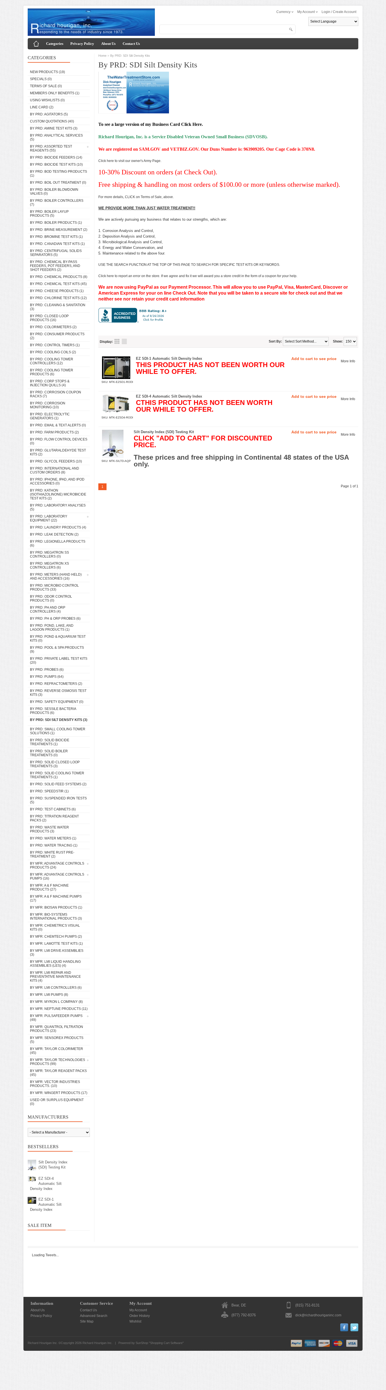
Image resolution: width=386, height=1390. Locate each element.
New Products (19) (47, 72)
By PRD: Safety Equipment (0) (56, 702)
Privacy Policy (82, 43)
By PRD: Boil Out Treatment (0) (58, 183)
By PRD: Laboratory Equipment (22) (48, 518)
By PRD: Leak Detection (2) (54, 534)
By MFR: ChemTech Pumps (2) (56, 937)
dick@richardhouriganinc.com (318, 1315)
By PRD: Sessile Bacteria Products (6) (53, 711)
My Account (138, 1310)
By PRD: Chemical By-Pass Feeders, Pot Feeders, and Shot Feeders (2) (55, 266)
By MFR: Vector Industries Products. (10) (55, 1084)
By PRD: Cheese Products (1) (57, 291)
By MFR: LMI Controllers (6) (56, 988)
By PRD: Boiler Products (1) (56, 223)
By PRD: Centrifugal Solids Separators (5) (56, 253)
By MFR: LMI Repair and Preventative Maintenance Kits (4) (55, 977)
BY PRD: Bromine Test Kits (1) (56, 237)
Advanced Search (93, 1316)
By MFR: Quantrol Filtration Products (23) (56, 1029)
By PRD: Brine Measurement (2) (58, 230)
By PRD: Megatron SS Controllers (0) (49, 554)
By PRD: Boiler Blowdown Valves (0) (54, 192)
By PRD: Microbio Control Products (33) (54, 587)
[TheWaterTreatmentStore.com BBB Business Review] (133, 321)
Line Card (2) (41, 107)
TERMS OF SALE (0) (46, 86)
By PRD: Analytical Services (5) (56, 137)
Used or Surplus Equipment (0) (57, 1102)
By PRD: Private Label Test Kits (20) (58, 661)
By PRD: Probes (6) (47, 670)
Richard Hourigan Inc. (97, 1343)
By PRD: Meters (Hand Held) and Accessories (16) (56, 576)
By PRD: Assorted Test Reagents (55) (51, 148)
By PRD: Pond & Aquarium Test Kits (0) (58, 639)
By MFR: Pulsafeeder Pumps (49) (56, 1018)
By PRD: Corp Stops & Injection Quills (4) (50, 383)
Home (102, 55)
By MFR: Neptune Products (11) (59, 1009)
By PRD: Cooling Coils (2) (53, 352)
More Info (348, 361)
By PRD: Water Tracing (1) (53, 845)
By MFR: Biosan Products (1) (56, 907)
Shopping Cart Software (166, 1343)
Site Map (87, 1321)
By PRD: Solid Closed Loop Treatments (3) (55, 764)
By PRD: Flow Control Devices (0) (58, 441)
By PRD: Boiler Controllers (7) (56, 203)
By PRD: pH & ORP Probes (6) (55, 619)
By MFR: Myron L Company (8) (56, 1002)
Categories (54, 43)
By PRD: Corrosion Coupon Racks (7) (55, 394)
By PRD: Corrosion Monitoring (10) (47, 405)
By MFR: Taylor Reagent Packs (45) (58, 1073)
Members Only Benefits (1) (54, 93)
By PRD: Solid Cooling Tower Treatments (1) (57, 775)
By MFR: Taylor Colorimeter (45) (56, 1051)
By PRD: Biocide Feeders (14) (56, 157)
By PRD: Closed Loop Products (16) (49, 318)
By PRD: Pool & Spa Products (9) (57, 650)
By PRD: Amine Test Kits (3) (53, 128)
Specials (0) (41, 79)
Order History (139, 1316)
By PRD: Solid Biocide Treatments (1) (49, 742)
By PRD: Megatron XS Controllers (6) (49, 565)
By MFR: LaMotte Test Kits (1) (56, 944)
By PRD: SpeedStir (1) (49, 791)
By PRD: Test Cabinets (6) (53, 809)
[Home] (36, 43)
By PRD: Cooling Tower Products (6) (51, 372)
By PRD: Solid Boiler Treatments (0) (49, 753)
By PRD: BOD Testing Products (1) (58, 173)
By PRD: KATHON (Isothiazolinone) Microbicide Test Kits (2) (58, 494)
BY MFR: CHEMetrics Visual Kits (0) (55, 927)
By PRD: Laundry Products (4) (58, 527)
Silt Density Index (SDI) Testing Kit (53, 1164)
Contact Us (131, 43)
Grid (117, 341)
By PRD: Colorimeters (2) (53, 327)
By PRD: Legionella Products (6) (57, 543)
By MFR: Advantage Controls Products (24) (57, 865)
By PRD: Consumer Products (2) (57, 336)
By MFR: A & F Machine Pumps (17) (56, 898)
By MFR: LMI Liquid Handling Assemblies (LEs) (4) (55, 964)
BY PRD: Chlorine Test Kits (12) (58, 298)
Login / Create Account (339, 12)
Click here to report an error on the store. (129, 276)
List (124, 341)
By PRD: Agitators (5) (49, 114)
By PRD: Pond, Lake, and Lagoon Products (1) (51, 628)
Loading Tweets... (45, 1255)
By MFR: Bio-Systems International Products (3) (56, 916)
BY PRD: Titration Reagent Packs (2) (54, 818)
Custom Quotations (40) (52, 121)
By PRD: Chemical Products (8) (58, 277)
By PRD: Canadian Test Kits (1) (57, 244)
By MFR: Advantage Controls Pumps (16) (57, 876)
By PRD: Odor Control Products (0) (51, 598)
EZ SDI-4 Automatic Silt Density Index (46, 1183)
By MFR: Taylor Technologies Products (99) (57, 1062)
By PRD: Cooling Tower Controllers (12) (51, 361)
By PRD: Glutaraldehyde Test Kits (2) (58, 452)
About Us (108, 43)
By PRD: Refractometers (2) (56, 684)
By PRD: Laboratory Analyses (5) (58, 507)
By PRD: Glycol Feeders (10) (56, 461)
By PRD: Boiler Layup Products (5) (49, 214)
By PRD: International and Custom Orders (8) (54, 470)
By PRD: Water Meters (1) (53, 838)
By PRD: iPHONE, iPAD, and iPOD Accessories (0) (57, 481)
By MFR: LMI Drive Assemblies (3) (56, 953)
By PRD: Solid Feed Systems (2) (58, 784)
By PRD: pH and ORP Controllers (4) (47, 609)
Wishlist (135, 1321)
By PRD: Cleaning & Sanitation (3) (57, 307)
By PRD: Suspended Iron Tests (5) (58, 800)
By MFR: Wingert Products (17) (58, 1093)
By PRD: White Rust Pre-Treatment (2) (52, 854)
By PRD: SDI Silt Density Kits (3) (58, 720)
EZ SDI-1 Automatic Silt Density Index (46, 1204)
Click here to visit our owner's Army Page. (129, 161)
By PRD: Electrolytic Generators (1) (50, 416)
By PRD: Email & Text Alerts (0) (58, 425)
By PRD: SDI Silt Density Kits (130, 55)
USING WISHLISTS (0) (47, 100)
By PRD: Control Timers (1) (55, 345)
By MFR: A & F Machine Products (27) (49, 887)
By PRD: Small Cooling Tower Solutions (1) (57, 731)
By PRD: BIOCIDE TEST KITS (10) (56, 164)
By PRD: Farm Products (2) (54, 432)
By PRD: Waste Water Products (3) (49, 829)
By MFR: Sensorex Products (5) (56, 1040)
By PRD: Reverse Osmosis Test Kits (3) (58, 693)
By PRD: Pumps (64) (47, 677)
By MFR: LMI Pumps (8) (49, 995)
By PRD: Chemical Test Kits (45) (58, 284)
